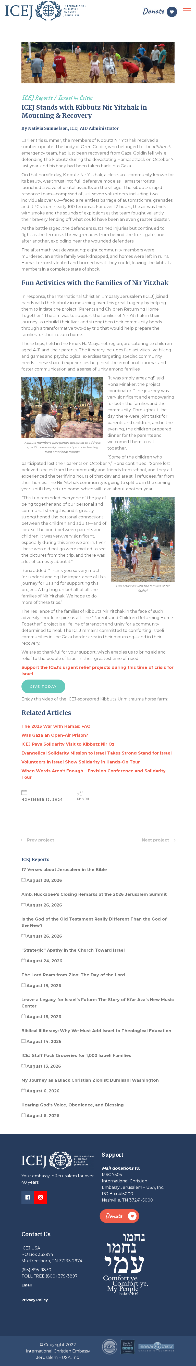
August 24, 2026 (44, 961)
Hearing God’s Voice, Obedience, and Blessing (73, 1105)
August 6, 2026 (43, 1091)
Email (26, 1285)
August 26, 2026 (44, 905)
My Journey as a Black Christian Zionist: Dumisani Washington (90, 1080)
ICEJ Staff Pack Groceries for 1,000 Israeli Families (76, 1055)
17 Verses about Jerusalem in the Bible (64, 869)
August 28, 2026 (44, 880)
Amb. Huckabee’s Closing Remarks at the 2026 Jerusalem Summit (94, 894)
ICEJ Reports (36, 97)
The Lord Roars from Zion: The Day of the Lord (73, 975)
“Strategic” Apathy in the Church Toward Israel (73, 950)
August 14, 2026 (44, 1041)
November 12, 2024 (42, 799)
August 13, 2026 (44, 1066)
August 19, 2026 (44, 985)
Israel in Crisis (75, 97)
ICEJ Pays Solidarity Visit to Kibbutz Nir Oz (68, 744)
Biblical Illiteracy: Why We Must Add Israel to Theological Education (97, 1030)
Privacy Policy (34, 1300)
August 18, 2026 (44, 1016)
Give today (43, 686)
